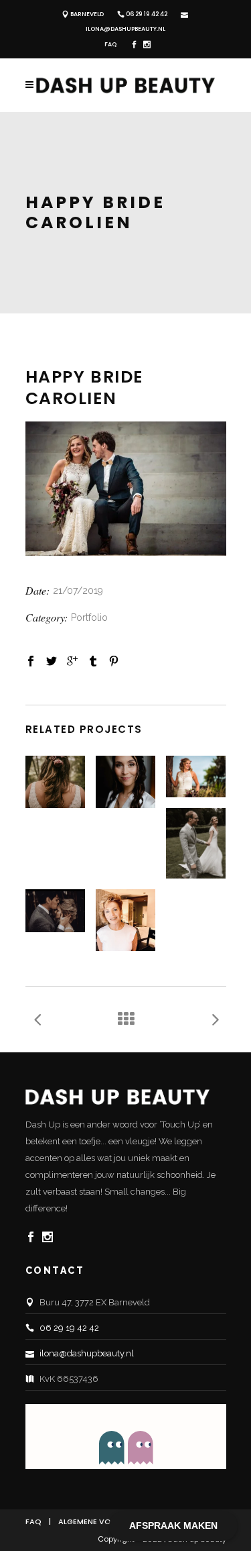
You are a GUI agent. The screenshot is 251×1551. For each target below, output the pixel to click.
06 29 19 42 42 (146, 14)
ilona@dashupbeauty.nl (125, 29)
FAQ (110, 44)
